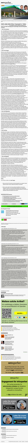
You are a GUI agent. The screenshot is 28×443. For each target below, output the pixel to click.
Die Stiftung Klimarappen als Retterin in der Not (12, 198)
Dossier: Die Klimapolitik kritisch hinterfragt (12, 201)
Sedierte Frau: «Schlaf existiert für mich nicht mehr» (9, 431)
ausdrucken (14, 203)
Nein (5, 219)
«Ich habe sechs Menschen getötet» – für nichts (9, 327)
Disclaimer (23, 441)
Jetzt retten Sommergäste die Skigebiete (8, 437)
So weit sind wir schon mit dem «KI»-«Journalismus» (9, 328)
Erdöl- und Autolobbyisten (11, 55)
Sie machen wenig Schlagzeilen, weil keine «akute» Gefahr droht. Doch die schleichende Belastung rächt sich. (9, 338)
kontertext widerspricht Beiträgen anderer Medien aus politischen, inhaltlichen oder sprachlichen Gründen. (9, 349)
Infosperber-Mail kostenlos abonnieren (13, 441)
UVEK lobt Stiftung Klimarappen (9, 199)
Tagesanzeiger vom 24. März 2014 (10, 197)
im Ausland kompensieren (17, 92)
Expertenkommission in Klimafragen (7, 62)
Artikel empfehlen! (4, 203)
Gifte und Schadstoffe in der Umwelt (9, 335)
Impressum (26, 441)
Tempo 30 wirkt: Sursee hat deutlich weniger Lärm (9, 435)
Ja (2, 219)
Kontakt (20, 441)
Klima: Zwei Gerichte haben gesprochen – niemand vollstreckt (11, 358)
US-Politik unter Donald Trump (9, 341)
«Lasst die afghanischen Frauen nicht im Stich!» (9, 359)
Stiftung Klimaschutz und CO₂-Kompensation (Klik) (13, 200)
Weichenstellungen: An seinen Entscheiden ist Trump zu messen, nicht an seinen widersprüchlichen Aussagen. (9, 343)
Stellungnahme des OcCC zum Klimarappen (12, 196)
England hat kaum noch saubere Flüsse (8, 330)
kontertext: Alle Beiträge (8, 346)
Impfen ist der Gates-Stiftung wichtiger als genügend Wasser (11, 329)
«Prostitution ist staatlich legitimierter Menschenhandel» (10, 429)
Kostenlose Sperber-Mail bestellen (14, 206)
